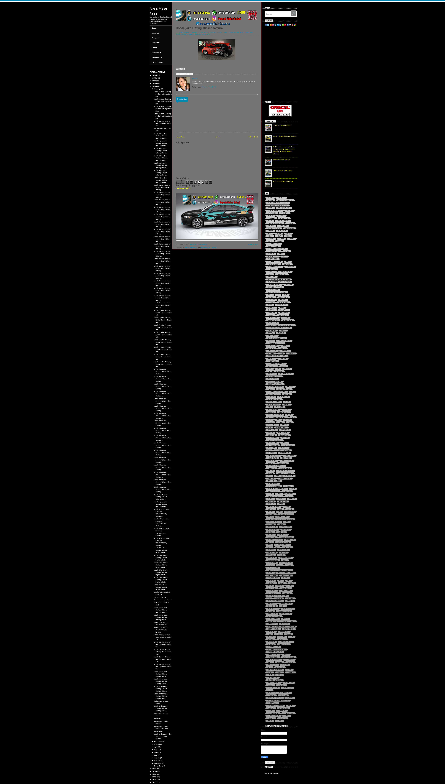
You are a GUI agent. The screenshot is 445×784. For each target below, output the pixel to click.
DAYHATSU (272, 331)
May (156, 750)
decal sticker (274, 228)
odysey (281, 685)
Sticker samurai (275, 652)
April (156, 747)
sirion (270, 473)
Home (154, 28)
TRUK (270, 494)
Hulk (270, 295)
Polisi (288, 634)
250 (279, 512)
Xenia (287, 251)
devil (270, 672)
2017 (154, 81)
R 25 (269, 547)
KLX (293, 417)
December (158, 766)
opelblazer (273, 688)
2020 (154, 769)
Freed (270, 389)
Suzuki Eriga (273, 657)
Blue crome (282, 517)
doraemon (287, 320)
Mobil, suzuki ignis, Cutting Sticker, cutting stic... (161, 496)
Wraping (271, 218)
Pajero (281, 216)
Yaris (270, 274)
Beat (292, 583)
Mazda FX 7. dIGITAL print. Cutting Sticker (281, 621)
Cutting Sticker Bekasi (218, 32)
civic (281, 504)
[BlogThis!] (179, 69)
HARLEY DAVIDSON (275, 601)
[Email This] (177, 69)
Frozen (290, 598)
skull (290, 509)
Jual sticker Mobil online (279, 282)
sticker (271, 353)
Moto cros (273, 445)
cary (289, 670)
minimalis (285, 351)
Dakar (285, 438)
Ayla (269, 234)
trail (286, 716)
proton (283, 695)
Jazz (284, 257)
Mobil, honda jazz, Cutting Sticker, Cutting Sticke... (161, 674)
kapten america (274, 680)
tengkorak (288, 713)
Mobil (178, 34)
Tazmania (289, 660)
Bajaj (282, 583)
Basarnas (284, 435)
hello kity (272, 323)
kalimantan (272, 678)
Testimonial (156, 52)
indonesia (272, 269)
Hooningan (285, 527)
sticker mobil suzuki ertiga (283, 181)
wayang (289, 285)
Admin (195, 78)
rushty (271, 412)
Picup (278, 634)
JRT (269, 481)
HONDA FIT (272, 366)
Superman (284, 453)
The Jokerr (289, 456)
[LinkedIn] (275, 25)
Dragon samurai (275, 415)
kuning (270, 463)
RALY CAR (287, 547)
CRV (281, 353)
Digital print (273, 246)
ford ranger (273, 264)
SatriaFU (271, 453)
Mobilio (288, 486)
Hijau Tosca (286, 604)
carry (270, 333)
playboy (271, 695)
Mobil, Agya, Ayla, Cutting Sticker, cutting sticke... (160, 135)
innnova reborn (274, 382)
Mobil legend (286, 537)
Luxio (279, 241)
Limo (269, 420)
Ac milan (271, 583)
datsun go (281, 305)
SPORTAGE (283, 550)
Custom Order (157, 57)
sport (291, 706)
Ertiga (270, 302)
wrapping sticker (275, 343)
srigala (271, 708)
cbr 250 (283, 359)
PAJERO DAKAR (283, 221)
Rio (269, 450)
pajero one (272, 259)
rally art (272, 575)
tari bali (282, 711)
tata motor (273, 713)
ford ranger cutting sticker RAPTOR (161, 727)
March (156, 744)
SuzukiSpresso (274, 660)
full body (272, 351)
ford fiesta (273, 568)
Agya (270, 236)
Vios (281, 254)
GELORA (271, 524)
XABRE (279, 662)
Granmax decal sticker (281, 160)
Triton (290, 223)
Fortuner (283, 297)
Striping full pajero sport (282, 125)
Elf (269, 598)
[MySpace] (288, 25)
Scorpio (287, 491)
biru (269, 667)
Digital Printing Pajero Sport (281, 325)
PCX (269, 407)
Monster (290, 540)
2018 (154, 83)
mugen (270, 685)
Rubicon (271, 642)
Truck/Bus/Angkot (285, 494)
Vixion (281, 499)
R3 (277, 547)
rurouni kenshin (274, 698)
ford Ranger (158, 731)
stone (270, 711)
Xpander (271, 374)
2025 (154, 782)
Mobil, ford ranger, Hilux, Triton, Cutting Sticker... (163, 736)
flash (289, 565)
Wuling (292, 499)
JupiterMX (272, 614)
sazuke (290, 698)
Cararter (285, 588)
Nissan (287, 420)
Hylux (270, 611)
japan (270, 675)
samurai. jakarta (194, 34)
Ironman (285, 530)
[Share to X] (181, 69)
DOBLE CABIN (273, 290)
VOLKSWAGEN (273, 410)
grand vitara (273, 507)
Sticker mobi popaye (276, 649)
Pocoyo (283, 448)
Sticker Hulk (273, 647)
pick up (290, 387)
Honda (270, 216)
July (155, 755)
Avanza (271, 226)
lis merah (283, 463)
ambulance (272, 425)
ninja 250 (271, 308)
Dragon (271, 479)
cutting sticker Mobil (236, 32)
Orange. (271, 632)
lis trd (271, 509)
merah (270, 341)
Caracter (272, 588)
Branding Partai (275, 287)
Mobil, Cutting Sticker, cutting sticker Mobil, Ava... (162, 123)
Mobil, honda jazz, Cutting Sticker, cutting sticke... (160, 610)
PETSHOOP (284, 632)
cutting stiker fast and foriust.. (285, 136)
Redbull (282, 639)
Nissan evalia (273, 629)
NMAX (288, 234)
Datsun (287, 264)
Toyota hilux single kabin (279, 272)
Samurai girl (273, 491)
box (269, 427)
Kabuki (270, 532)
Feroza (279, 598)
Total (283, 553)
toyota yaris (273, 716)
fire (279, 565)
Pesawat (271, 448)
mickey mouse (274, 683)
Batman (271, 297)
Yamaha (271, 239)
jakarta (281, 198)
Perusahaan (288, 445)
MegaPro (271, 537)
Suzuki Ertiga (273, 456)
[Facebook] (266, 25)
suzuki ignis (273, 318)
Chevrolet (284, 412)
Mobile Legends (274, 540)
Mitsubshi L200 (274, 486)
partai (270, 433)
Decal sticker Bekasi (277, 292)
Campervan (272, 438)
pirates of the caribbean (279, 693)
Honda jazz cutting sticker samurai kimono (161, 629)
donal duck (281, 427)
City (287, 402)
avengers (283, 501)
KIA (278, 369)
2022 (154, 774)
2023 (154, 777)
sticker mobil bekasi (277, 249)
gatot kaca (287, 461)
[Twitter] (268, 25)
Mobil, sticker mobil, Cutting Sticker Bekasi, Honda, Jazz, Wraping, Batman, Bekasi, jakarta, (283, 150)
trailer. (282, 718)
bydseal (279, 667)
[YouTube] (292, 25)
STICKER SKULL (286, 642)
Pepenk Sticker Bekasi (198, 244)
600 (280, 581)
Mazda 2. (282, 535)
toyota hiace (284, 341)
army (279, 234)
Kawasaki (282, 231)
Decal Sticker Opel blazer (282, 170)
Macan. (271, 535)
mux (280, 509)
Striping (271, 300)
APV (285, 295)
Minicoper (272, 624)
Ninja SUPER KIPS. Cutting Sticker (281, 627)
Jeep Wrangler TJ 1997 (277, 417)
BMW (282, 308)
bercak (285, 665)
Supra (286, 655)
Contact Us (156, 43)
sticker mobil (284, 208)
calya (281, 239)
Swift (283, 331)
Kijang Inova (273, 320)
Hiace (283, 366)
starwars (283, 708)
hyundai (290, 672)
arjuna (290, 662)
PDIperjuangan (282, 545)
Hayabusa (271, 604)
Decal (270, 208)
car (292, 392)
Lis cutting (272, 346)
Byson (279, 586)
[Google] (295, 25)
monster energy (275, 387)
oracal (271, 397)
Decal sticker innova (277, 356)
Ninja (279, 236)
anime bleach (285, 558)
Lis (278, 295)
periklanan (285, 468)
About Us (155, 33)
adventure (272, 458)
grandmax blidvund (276, 338)
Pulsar (282, 637)
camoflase (281, 274)
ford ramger (158, 718)
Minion (285, 346)
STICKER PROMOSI (283, 450)
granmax (290, 267)
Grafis (291, 239)
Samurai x (184, 34)
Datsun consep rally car (163, 600)
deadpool (272, 461)
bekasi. (286, 410)
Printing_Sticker (275, 371)
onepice (291, 353)
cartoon (272, 563)
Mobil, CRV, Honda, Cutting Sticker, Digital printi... (161, 550)
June (156, 752)
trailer (271, 718)
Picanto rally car (160, 597)
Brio (288, 262)
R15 (289, 389)
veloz (270, 512)
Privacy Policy (157, 62)
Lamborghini (273, 619)
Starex (271, 644)
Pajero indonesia (275, 223)
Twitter (204, 87)
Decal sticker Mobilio (277, 596)
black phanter (274, 376)
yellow (271, 581)
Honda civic (288, 609)
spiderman (272, 703)
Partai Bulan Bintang (277, 489)
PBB (269, 545)
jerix (279, 675)
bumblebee (272, 379)
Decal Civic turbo (183, 188)
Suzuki (270, 231)
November (158, 763)
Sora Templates (191, 247)
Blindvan (284, 313)
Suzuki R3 (272, 553)
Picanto (279, 407)
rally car (283, 397)
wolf (270, 721)
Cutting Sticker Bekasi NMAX (280, 519)
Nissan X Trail (283, 542)
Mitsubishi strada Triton (279, 279)
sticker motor (274, 262)
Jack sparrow (284, 611)
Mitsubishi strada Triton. (279, 328)
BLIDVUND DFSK (286, 514)
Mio (278, 420)
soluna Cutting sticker (278, 701)
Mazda (287, 369)
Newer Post (180, 137)
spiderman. (272, 361)
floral (281, 333)
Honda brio (283, 302)
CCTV (290, 586)
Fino (286, 522)
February (157, 741)
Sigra (270, 241)
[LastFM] (285, 25)
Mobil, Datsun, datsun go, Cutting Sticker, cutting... (162, 187)
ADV (289, 581)
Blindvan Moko (274, 399)
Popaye (271, 637)
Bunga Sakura (274, 402)
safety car (286, 575)
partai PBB (287, 688)
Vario (289, 496)
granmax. (272, 430)
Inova (280, 389)
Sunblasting (273, 655)
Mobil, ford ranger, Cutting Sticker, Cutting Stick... (160, 688)
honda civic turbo (286, 573)
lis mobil (271, 313)
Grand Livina (285, 479)
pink (269, 690)
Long (285, 619)
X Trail (271, 555)
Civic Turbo (286, 591)
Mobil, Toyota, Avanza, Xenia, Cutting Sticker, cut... (163, 312)
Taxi (290, 422)
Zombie (282, 348)
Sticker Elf (284, 644)
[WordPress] (290, 25)
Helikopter (272, 443)
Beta (270, 586)
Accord (271, 514)
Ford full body (274, 440)
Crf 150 (287, 593)
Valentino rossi (274, 496)
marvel (287, 394)
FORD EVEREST (274, 522)
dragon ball (273, 394)
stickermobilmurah (276, 364)
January (157, 89)
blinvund (286, 458)
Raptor (271, 348)
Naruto (284, 624)
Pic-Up (270, 422)
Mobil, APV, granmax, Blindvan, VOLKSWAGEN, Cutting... (161, 512)
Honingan (272, 527)
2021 (154, 771)
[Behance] (278, 25)
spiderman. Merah (275, 706)
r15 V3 (270, 471)
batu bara (272, 665)
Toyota (284, 213)
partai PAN (282, 433)
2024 (154, 780)
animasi (271, 501)
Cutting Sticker (203, 32)
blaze (284, 425)
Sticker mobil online (277, 392)
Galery (154, 47)
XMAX (281, 555)
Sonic (280, 422)
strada (271, 254)
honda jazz (249, 32)
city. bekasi (286, 563)
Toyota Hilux (273, 251)
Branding (283, 226)
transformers (274, 285)
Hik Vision (272, 606)
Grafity (271, 359)
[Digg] (280, 25)
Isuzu (289, 415)
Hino (283, 606)
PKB (269, 634)
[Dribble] (273, 25)
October (157, 760)
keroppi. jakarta (275, 384)
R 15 (291, 637)
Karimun (271, 310)
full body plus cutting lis (279, 570)
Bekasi (194, 32)
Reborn (271, 550)
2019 (154, 86)
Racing (270, 639)
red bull (271, 435)
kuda (286, 507)
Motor (290, 211)
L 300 (278, 481)
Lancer (281, 532)
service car (273, 578)
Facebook (212, 87)
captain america (275, 670)
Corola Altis (273, 593)
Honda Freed (273, 405)
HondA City (273, 609)
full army (272, 336)
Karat (286, 405)
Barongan (289, 476)
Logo (285, 443)
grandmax (289, 228)
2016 (154, 78)
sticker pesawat (285, 473)
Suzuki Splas (288, 657)
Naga (270, 542)
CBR (287, 236)
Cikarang (272, 591)
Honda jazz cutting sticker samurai (161, 623)
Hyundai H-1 (272, 530)
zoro (279, 721)
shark (285, 578)
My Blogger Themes (209, 247)
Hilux (270, 221)
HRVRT (290, 601)
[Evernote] (283, 25)
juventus (285, 430)
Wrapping (284, 218)
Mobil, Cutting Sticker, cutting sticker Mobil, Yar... (162, 637)
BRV (277, 476)
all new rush (285, 374)
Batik (270, 517)
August (157, 758)
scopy (285, 318)
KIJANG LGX (285, 614)
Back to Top (253, 244)
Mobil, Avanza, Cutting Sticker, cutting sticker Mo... (163, 94)
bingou (271, 504)
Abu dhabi (290, 512)
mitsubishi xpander (276, 466)
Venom (270, 499)
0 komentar (206, 34)
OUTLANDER (288, 629)
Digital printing (274, 211)
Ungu (270, 662)
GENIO (281, 524)
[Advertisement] (217, 160)
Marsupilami (273, 484)
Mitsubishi (272, 213)
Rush (270, 305)
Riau (293, 489)
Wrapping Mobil (274, 267)
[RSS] (271, 25)
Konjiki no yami (274, 616)
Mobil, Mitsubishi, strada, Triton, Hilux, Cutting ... (162, 371)
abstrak (271, 558)
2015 (154, 75)
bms (284, 560)
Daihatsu (271, 277)
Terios (270, 315)
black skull (273, 560)
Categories (156, 38)
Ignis (270, 369)
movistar (289, 683)
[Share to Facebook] (183, 69)
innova (283, 300)
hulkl (279, 672)
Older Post (254, 137)
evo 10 (270, 565)
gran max (283, 315)
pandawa (271, 468)
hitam (270, 573)
